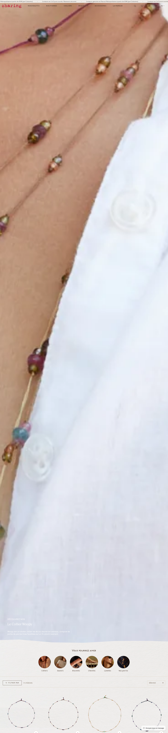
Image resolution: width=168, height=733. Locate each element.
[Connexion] (149, 6)
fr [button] (162, 6)
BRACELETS (83, 6)
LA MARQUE (118, 6)
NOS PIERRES (51, 6)
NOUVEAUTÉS (34, 6)
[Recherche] (135, 6)
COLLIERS (68, 6)
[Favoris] (142, 6)
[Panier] (156, 6)
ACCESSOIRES (100, 6)
